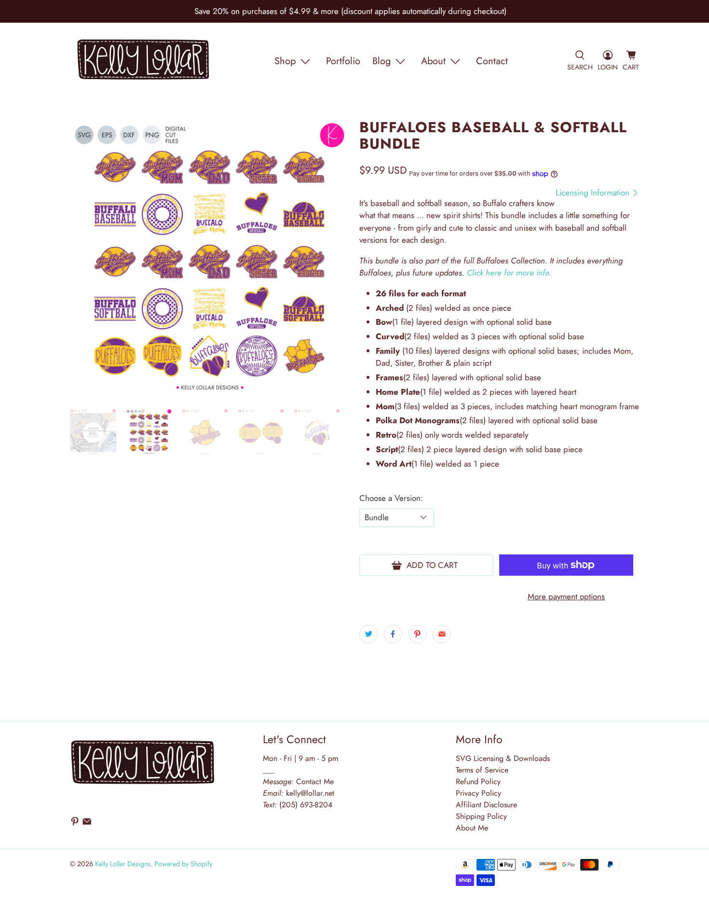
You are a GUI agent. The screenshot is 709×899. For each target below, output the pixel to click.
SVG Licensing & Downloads (503, 758)
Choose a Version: (391, 498)
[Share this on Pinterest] (418, 634)
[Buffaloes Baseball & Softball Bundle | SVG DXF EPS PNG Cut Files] (210, 259)
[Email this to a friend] (442, 634)
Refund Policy (478, 781)
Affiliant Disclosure (486, 804)
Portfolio (343, 61)
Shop (285, 61)
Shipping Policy (481, 816)
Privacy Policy (478, 793)
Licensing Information (594, 193)
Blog (381, 61)
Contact (492, 61)
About (433, 61)
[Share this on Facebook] (393, 634)
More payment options (566, 596)
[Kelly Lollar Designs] (143, 61)
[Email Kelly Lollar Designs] (87, 823)
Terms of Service (482, 769)
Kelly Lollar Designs (122, 864)
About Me (472, 827)
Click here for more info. (509, 272)
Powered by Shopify (183, 864)
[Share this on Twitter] (368, 634)
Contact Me (298, 781)
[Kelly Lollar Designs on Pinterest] (75, 823)
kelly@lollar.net (310, 793)
